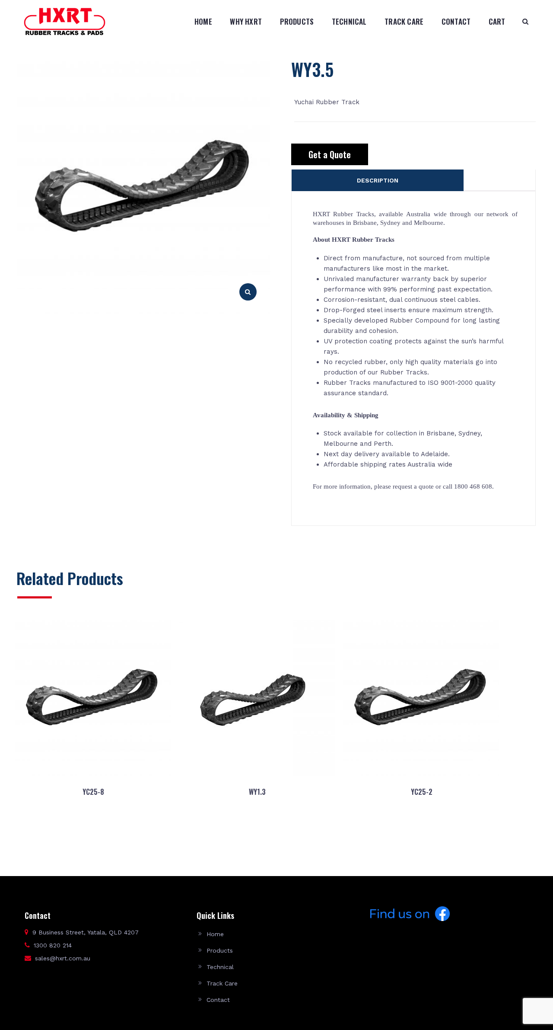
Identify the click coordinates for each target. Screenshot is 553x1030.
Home (203, 21)
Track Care (404, 21)
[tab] (378, 180)
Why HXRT (246, 21)
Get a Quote (329, 154)
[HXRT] (64, 21)
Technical (349, 21)
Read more (92, 833)
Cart (497, 21)
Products (297, 21)
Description (377, 180)
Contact (456, 21)
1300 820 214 (53, 945)
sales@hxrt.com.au (62, 958)
